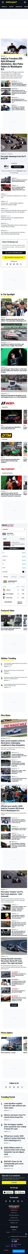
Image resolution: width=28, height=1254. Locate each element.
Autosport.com (14, 1217)
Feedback (14, 1229)
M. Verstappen (10, 594)
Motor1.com (14, 1212)
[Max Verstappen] (4, 594)
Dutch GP (10, 533)
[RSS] (21, 264)
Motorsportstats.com (14, 1220)
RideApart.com (14, 1222)
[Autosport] (8, 469)
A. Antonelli (9, 597)
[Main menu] (3, 2)
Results (24, 552)
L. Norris (8, 590)
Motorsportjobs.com (14, 1215)
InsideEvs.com (14, 1210)
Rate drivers (8, 602)
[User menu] (24, 2)
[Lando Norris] (4, 590)
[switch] (24, 572)
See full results (20, 602)
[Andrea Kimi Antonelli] (4, 597)
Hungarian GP (12, 581)
